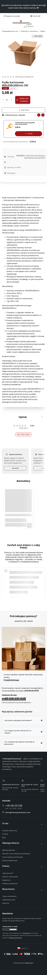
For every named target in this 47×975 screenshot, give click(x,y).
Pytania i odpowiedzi (10, 877)
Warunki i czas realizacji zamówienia (16, 854)
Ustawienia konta (8, 900)
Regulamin (6, 880)
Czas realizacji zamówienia (12, 857)
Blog (4, 837)
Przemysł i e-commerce (29, 31)
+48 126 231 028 (14, 699)
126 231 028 (36, 16)
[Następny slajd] (43, 115)
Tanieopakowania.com (10, 31)
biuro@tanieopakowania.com (17, 812)
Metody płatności (8, 850)
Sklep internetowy (23, 963)
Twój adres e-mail (9, 926)
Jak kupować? (7, 873)
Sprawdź (15, 468)
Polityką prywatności (15, 938)
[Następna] (44, 6)
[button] (23, 417)
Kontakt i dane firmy (9, 831)
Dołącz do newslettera (13, 929)
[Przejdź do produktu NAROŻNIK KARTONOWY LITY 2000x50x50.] (18, 502)
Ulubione (5, 903)
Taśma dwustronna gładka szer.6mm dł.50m (25, 123)
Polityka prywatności (10, 883)
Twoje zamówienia (9, 896)
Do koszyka (29, 525)
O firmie (5, 834)
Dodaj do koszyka (24, 99)
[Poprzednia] (2, 6)
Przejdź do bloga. (12, 680)
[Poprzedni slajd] (38, 115)
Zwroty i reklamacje (9, 860)
